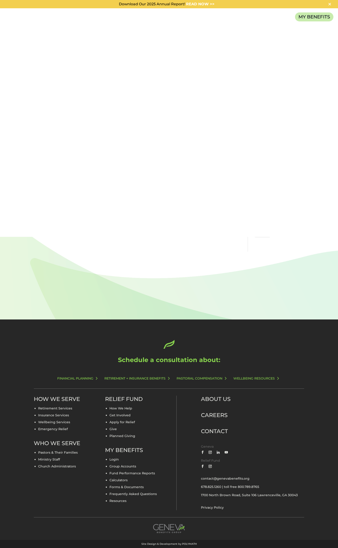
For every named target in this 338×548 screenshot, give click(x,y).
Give (113, 429)
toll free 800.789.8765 (241, 487)
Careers (214, 415)
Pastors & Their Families (58, 453)
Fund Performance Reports (132, 473)
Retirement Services (55, 408)
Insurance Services (53, 415)
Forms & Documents (126, 487)
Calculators (118, 480)
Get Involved (120, 415)
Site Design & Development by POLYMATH (169, 543)
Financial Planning (75, 378)
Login (114, 459)
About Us (216, 399)
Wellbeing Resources (254, 378)
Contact (214, 431)
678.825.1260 (211, 487)
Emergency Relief (53, 429)
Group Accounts (122, 466)
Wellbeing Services (54, 422)
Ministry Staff (49, 459)
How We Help (120, 408)
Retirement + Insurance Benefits (135, 378)
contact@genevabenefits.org (225, 478)
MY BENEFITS (314, 17)
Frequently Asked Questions (133, 494)
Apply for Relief (122, 422)
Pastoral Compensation (199, 378)
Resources (117, 501)
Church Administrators (57, 466)
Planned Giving (122, 436)
